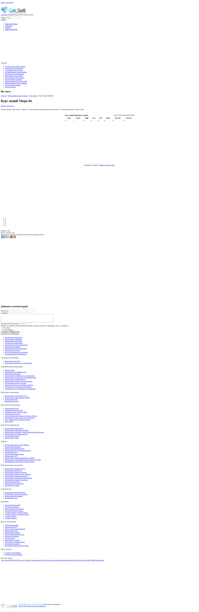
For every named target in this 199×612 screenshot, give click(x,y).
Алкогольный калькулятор (14, 454)
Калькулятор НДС (11, 399)
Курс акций (33, 96)
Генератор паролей (11, 525)
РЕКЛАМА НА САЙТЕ (28, 604)
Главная (3, 96)
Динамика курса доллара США (16, 412)
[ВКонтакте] (2, 237)
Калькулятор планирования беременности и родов (23, 460)
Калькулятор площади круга (15, 469)
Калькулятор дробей (12, 485)
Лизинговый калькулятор (14, 410)
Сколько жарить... (11, 518)
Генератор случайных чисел (15, 542)
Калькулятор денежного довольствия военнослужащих (24, 432)
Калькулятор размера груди (14, 534)
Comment (4, 313)
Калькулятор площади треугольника (18, 474)
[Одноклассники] (8, 237)
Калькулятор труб (11, 498)
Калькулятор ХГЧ (11, 456)
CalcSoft (41, 604)
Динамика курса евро (12, 414)
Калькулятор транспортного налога (17, 398)
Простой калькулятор (12, 482)
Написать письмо (11, 29)
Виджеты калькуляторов (13, 554)
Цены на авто (10, 370)
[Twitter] (5, 237)
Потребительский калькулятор (16, 349)
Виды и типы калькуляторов (15, 529)
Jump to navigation (7, 2)
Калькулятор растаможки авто (15, 372)
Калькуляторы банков (12, 347)
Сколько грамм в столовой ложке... (17, 514)
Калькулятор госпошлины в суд (16, 396)
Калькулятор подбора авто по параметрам (20, 376)
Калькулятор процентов (13, 470)
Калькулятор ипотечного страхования (18, 363)
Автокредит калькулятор (13, 343)
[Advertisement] (99, 46)
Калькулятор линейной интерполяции (18, 478)
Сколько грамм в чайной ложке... (16, 512)
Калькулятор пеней (12, 401)
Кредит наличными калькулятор (16, 352)
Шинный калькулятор (13, 374)
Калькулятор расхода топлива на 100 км (19, 385)
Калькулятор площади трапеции (16, 480)
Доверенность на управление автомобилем (20, 389)
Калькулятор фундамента (14, 496)
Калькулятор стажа (11, 438)
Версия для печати (7, 106)
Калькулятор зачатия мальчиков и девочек (20, 458)
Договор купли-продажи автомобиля (18, 387)
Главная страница (11, 24)
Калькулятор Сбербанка (13, 339)
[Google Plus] (14, 237)
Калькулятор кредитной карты (16, 354)
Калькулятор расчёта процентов (16, 345)
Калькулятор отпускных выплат (16, 434)
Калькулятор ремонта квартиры (16, 494)
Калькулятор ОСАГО (12, 361)
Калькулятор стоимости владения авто (18, 381)
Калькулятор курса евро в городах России (20, 418)
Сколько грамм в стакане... (14, 511)
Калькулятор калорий (12, 505)
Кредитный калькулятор (13, 337)
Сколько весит (10, 538)
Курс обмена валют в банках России (18, 420)
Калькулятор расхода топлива (15, 383)
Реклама (8, 27)
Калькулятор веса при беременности (18, 450)
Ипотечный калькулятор (13, 341)
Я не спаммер (8, 330)
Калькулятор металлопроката (15, 492)
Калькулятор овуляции (13, 447)
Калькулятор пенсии (12, 436)
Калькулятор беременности (14, 449)
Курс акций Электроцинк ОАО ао (34, 560)
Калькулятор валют (12, 408)
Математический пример (10, 324)
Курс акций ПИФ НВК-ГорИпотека (91, 560)
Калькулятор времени (12, 533)
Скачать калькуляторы (13, 553)
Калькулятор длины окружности (16, 476)
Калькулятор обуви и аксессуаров (17, 546)
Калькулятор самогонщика (14, 509)
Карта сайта (23, 606)
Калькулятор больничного (14, 428)
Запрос (3, 17)
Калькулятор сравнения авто (15, 379)
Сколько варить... (11, 516)
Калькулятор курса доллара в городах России (21, 416)
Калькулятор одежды (12, 540)
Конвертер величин (12, 536)
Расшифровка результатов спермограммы (19, 462)
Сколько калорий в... (12, 507)
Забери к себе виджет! (107, 165)
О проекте (8, 26)
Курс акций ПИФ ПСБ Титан (11, 560)
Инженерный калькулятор (14, 483)
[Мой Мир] (11, 237)
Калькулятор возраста (12, 544)
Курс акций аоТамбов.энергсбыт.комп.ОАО (62, 560)
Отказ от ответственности (37, 606)
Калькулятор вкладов (12, 350)
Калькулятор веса (11, 452)
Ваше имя (4, 311)
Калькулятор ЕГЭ (11, 527)
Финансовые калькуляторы (17, 96)
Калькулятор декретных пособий (16, 430)
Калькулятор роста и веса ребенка (17, 445)
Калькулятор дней (11, 531)
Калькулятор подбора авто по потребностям (20, 378)
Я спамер (6, 328)
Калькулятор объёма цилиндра (16, 472)
